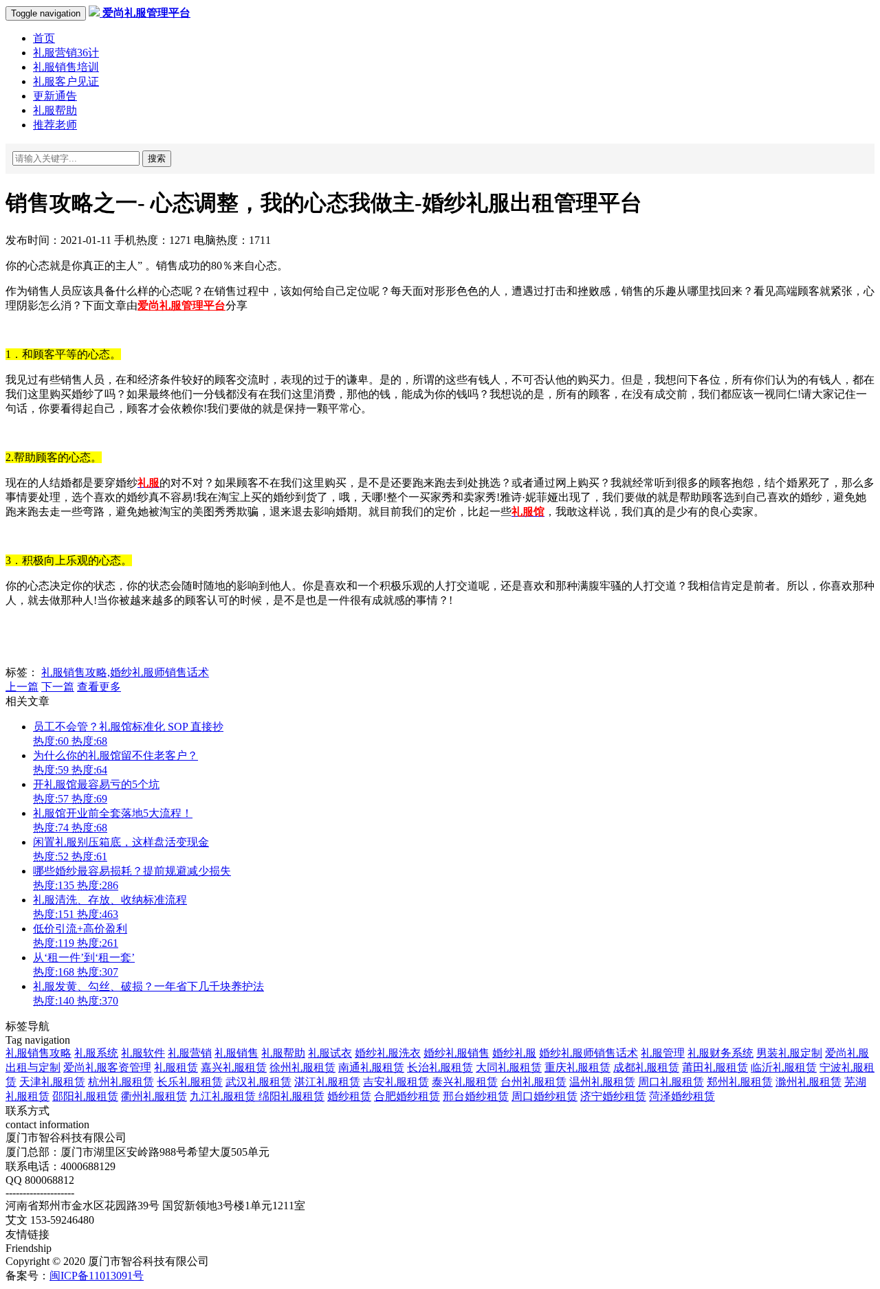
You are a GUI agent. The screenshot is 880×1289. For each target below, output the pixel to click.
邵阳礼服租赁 (85, 1096)
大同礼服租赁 (509, 1067)
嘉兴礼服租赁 (234, 1067)
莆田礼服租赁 (715, 1067)
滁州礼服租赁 (809, 1082)
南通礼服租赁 (371, 1067)
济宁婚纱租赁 (613, 1096)
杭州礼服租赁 (121, 1082)
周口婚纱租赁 (545, 1096)
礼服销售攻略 (39, 1053)
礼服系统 (96, 1053)
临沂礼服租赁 (784, 1067)
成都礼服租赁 (646, 1067)
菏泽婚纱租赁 (682, 1096)
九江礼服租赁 (224, 1096)
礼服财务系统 (721, 1053)
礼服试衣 (330, 1053)
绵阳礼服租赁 (291, 1096)
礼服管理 (663, 1053)
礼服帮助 (283, 1053)
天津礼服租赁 (52, 1082)
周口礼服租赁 (671, 1082)
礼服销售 (236, 1053)
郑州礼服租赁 (740, 1082)
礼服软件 (143, 1053)
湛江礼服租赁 (327, 1082)
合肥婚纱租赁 (407, 1096)
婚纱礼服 (514, 1053)
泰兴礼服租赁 (465, 1082)
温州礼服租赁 (602, 1082)
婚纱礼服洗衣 (388, 1053)
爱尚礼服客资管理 (107, 1067)
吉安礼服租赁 (396, 1082)
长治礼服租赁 (440, 1067)
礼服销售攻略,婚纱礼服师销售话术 (125, 672)
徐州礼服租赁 (303, 1067)
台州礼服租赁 (533, 1082)
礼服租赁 (176, 1067)
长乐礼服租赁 (190, 1082)
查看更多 (99, 687)
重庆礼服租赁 (577, 1067)
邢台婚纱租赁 (476, 1096)
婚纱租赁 (349, 1096)
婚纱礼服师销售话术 (588, 1053)
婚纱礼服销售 (457, 1053)
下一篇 (57, 687)
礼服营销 (190, 1053)
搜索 (157, 158)
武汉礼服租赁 (259, 1082)
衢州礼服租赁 (154, 1096)
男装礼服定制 (789, 1053)
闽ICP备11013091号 (97, 1275)
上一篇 (22, 687)
